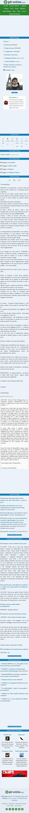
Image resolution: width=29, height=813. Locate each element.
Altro (18, 11)
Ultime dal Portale (14, 14)
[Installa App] (16, 810)
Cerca (24, 11)
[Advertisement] (14, 26)
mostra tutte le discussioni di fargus (14, 726)
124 (22, 146)
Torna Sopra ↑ (18, 805)
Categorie (23, 5)
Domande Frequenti (20, 803)
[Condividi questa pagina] (22, 810)
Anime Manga (7, 11)
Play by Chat (20, 58)
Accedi (5, 5)
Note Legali (10, 805)
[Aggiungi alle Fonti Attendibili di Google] (19, 810)
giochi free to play (11, 798)
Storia (17, 8)
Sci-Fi (11, 8)
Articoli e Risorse (14, 5)
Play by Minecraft (12, 154)
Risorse (20, 730)
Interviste (13, 730)
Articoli (8, 730)
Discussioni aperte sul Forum (14, 660)
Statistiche (11, 803)
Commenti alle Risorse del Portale (14, 538)
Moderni (22, 8)
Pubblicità (5, 803)
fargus (13, 70)
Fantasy (6, 8)
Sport (14, 11)
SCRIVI (14, 92)
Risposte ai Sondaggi (14, 494)
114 (17, 146)
